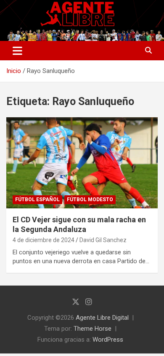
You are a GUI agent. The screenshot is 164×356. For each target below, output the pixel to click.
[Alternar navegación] (17, 50)
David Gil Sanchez (103, 240)
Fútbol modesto (90, 199)
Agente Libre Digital (102, 317)
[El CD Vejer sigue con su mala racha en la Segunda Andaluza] (82, 162)
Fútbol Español (37, 199)
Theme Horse (92, 328)
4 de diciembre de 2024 (43, 240)
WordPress (108, 339)
